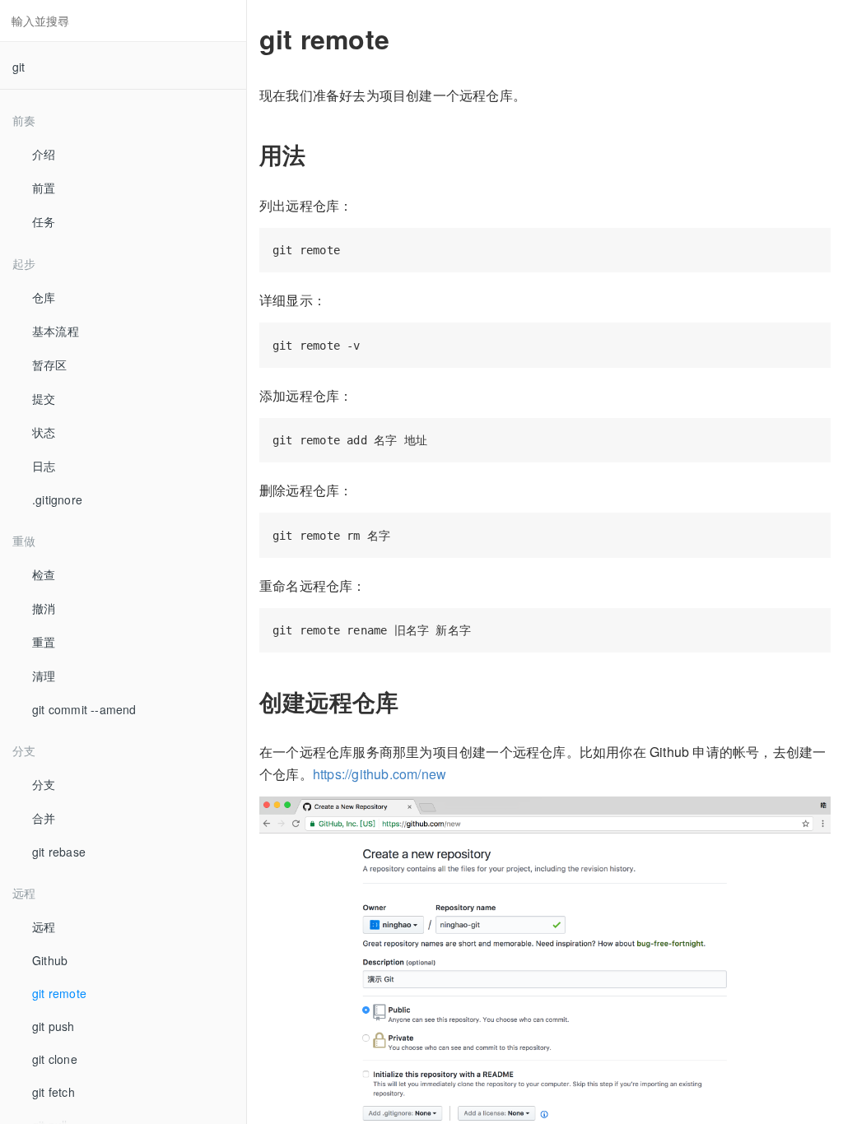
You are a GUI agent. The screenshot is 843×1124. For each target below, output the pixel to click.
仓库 (43, 297)
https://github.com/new (379, 773)
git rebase (59, 851)
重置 (43, 642)
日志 (43, 465)
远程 (43, 926)
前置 (43, 187)
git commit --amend (84, 709)
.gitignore (57, 499)
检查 (43, 574)
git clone (54, 1059)
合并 (43, 818)
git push (53, 1026)
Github (50, 960)
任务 (43, 221)
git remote (59, 993)
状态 (43, 432)
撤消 (43, 608)
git (19, 66)
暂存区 (50, 364)
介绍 (43, 154)
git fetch (53, 1092)
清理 (43, 675)
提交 (43, 398)
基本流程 (55, 331)
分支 (43, 784)
